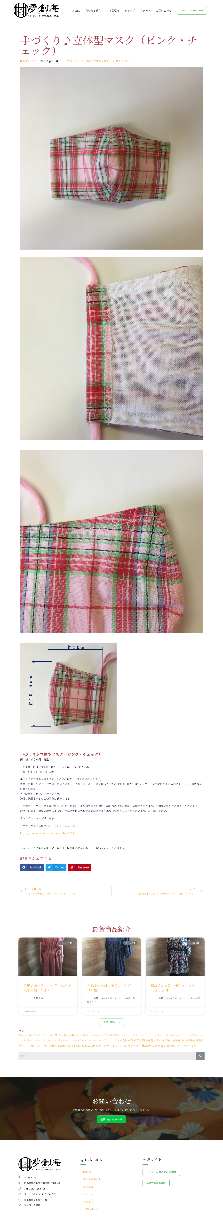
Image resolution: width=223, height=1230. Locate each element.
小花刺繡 (175, 1040)
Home (76, 10)
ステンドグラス (111, 1035)
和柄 (167, 1040)
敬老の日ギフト (68, 1046)
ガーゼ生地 (65, 61)
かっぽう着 (51, 1035)
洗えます (133, 1046)
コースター (94, 1035)
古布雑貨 (150, 1040)
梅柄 (87, 1046)
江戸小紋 (122, 1046)
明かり (80, 1046)
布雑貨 (200, 1040)
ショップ (130, 10)
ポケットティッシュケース (72, 1040)
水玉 (114, 1046)
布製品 (192, 1040)
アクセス (145, 10)
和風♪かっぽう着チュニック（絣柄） (109, 987)
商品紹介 (114, 10)
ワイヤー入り (119, 1040)
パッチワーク (175, 1035)
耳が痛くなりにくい (122, 61)
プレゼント (39, 1040)
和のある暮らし (94, 10)
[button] (32, 867)
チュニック (144, 1035)
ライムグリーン (95, 1040)
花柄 (193, 1046)
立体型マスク (101, 61)
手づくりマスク (82, 61)
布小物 (184, 1040)
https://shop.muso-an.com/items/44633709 (47, 833)
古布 (130, 1040)
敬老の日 (54, 1046)
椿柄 (92, 1046)
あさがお (23, 1035)
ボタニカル (51, 1040)
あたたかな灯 (36, 1035)
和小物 (160, 1040)
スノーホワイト (129, 1035)
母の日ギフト (104, 1046)
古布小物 (139, 1040)
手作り (45, 1046)
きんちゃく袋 (66, 1035)
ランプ (108, 1040)
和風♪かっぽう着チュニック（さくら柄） (173, 987)
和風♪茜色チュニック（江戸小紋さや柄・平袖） (47, 987)
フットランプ (191, 1035)
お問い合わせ (164, 10)
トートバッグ (160, 1035)
